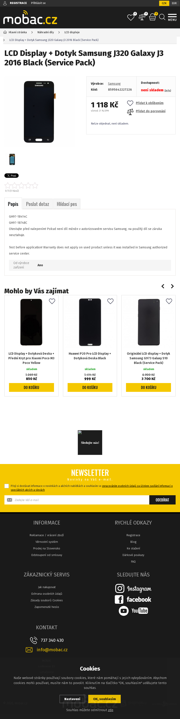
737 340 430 (52, 640)
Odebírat (162, 500)
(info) (167, 90)
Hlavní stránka (18, 32)
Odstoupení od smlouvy (46, 555)
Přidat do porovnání (151, 111)
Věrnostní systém (47, 541)
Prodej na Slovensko (46, 548)
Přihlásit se (38, 3)
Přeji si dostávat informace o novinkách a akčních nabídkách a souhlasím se (92, 488)
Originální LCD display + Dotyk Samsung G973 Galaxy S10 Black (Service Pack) (148, 358)
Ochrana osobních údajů (46, 593)
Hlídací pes (67, 203)
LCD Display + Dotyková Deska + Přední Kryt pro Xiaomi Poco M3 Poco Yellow (31, 358)
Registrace (133, 535)
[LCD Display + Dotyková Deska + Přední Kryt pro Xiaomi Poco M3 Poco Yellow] (31, 322)
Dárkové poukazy (133, 555)
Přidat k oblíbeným (150, 103)
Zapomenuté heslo (46, 607)
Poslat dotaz (37, 203)
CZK (164, 3)
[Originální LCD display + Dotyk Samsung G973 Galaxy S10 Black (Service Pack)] (148, 322)
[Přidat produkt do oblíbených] (52, 302)
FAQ (133, 561)
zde (110, 710)
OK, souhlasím (104, 699)
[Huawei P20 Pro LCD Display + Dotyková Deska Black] (90, 322)
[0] (130, 17)
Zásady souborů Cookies (47, 600)
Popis (13, 203)
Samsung (114, 84)
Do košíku (31, 387)
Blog (133, 541)
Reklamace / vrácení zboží (47, 535)
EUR (174, 3)
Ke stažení (133, 548)
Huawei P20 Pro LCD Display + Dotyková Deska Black (90, 356)
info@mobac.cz (52, 649)
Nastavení (72, 699)
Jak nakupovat (47, 587)
